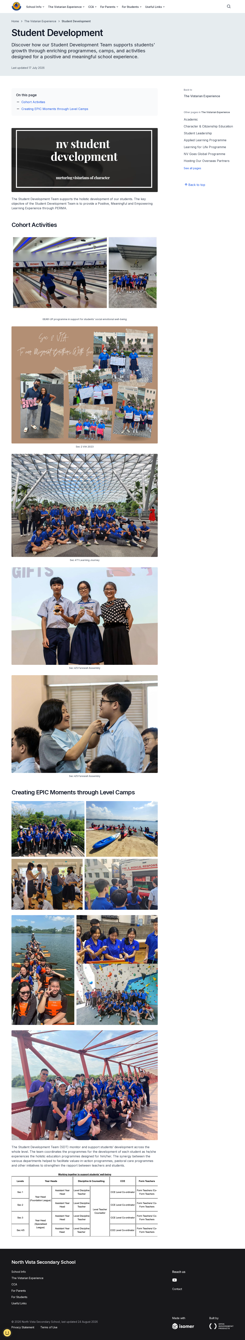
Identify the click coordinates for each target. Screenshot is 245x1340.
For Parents (18, 1290)
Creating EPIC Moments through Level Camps (54, 109)
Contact (177, 1289)
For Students (19, 1297)
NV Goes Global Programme (204, 154)
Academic (191, 119)
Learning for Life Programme (205, 147)
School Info (18, 1271)
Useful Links (19, 1303)
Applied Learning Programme (205, 140)
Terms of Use (48, 1327)
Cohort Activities (33, 102)
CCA (14, 1284)
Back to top (196, 185)
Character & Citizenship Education (208, 126)
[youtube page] (174, 1280)
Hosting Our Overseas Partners (206, 161)
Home (15, 21)
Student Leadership (198, 133)
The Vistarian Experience (40, 21)
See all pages (192, 168)
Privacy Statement (22, 1327)
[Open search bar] (229, 6)
